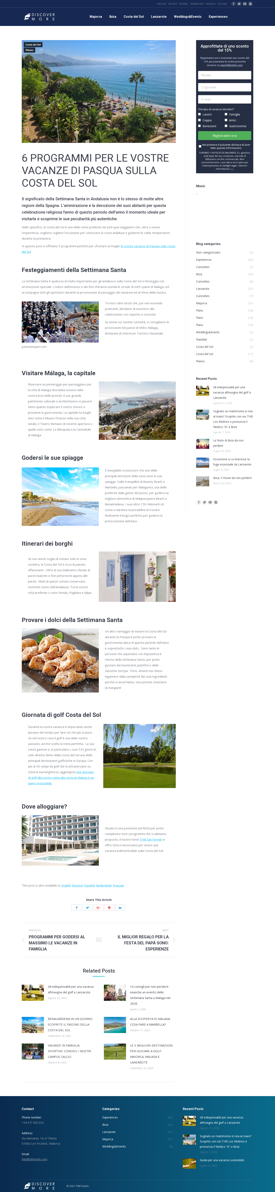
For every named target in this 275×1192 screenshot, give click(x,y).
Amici (232, 120)
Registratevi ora (225, 135)
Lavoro (207, 114)
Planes (29, 50)
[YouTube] (244, 3)
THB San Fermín (151, 839)
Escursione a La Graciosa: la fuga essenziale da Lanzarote (232, 461)
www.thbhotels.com (231, 65)
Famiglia (234, 114)
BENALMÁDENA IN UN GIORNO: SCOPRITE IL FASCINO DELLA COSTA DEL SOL (70, 1024)
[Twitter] (239, 3)
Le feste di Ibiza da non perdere (228, 443)
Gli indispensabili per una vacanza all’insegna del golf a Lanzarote (71, 989)
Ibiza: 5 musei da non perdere (232, 478)
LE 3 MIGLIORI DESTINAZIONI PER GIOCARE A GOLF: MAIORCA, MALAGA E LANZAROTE (151, 1053)
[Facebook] (233, 3)
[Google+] (98, 907)
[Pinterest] (109, 907)
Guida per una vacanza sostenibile (222, 1160)
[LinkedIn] (120, 907)
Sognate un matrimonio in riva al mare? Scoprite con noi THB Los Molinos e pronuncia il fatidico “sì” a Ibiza (233, 419)
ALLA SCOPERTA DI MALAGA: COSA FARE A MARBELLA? (150, 1021)
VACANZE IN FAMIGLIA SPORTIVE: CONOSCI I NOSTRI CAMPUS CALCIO (69, 1051)
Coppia (207, 120)
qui (232, 168)
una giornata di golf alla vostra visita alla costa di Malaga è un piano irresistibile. (61, 777)
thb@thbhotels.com (34, 1159)
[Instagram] (250, 3)
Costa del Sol (33, 44)
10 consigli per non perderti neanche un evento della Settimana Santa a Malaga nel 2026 (150, 994)
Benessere (209, 126)
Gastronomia (237, 126)
